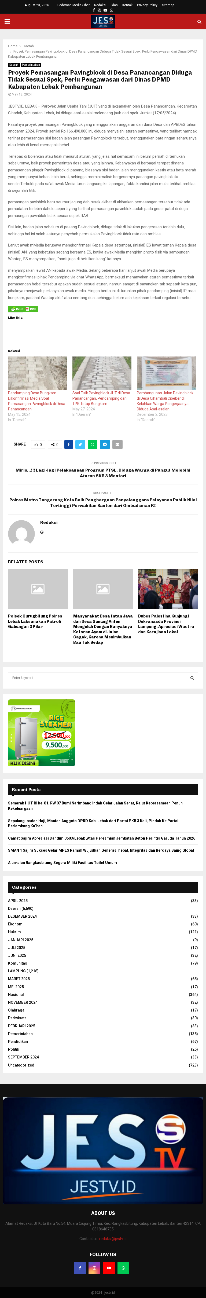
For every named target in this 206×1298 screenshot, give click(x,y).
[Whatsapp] (123, 1268)
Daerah (14, 64)
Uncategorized (21, 1065)
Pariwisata (17, 1018)
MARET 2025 (19, 979)
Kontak (127, 5)
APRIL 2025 (18, 901)
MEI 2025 (16, 987)
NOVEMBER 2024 (23, 1002)
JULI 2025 (16, 948)
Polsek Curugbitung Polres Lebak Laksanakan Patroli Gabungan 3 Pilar (35, 621)
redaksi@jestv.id (113, 1239)
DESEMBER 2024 (22, 916)
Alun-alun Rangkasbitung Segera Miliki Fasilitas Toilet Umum (62, 863)
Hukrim (14, 932)
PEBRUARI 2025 (21, 1026)
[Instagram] (94, 1268)
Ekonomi (16, 924)
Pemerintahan (31, 64)
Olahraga (16, 1010)
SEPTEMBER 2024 (23, 1057)
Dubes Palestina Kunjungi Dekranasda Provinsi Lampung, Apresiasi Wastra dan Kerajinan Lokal (166, 624)
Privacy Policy (147, 5)
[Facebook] (80, 1268)
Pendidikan (18, 1041)
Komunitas (17, 963)
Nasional (16, 994)
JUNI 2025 (17, 955)
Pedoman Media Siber (73, 5)
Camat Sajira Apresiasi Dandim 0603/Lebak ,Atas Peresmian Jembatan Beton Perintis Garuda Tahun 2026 (101, 838)
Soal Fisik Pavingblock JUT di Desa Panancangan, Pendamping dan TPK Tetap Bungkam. (101, 398)
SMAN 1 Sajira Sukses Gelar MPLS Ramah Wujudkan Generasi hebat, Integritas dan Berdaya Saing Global (101, 850)
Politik (13, 1049)
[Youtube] (109, 1268)
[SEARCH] (192, 677)
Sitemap (168, 5)
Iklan (114, 5)
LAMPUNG (17, 971)
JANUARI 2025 (20, 940)
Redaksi (100, 5)
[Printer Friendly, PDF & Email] (23, 309)
